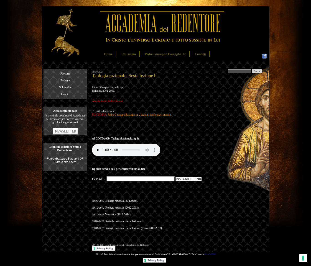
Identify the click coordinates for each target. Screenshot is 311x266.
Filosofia (65, 73)
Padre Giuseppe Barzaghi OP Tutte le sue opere (65, 160)
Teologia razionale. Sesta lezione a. (123, 221)
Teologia (65, 80)
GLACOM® (210, 254)
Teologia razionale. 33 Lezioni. (121, 200)
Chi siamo (129, 54)
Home (108, 54)
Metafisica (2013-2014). (118, 214)
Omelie (65, 94)
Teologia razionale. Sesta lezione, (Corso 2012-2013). (134, 228)
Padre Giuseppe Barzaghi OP (165, 54)
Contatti (200, 54)
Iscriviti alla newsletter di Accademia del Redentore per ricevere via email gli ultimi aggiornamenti (65, 119)
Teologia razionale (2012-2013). (122, 207)
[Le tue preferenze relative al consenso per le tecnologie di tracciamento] (303, 258)
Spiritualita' (65, 87)
